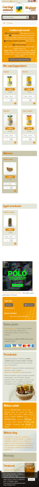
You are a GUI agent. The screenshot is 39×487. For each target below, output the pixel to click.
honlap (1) (21, 443)
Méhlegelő (20, 422)
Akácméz (6, 72)
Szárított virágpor (9, 212)
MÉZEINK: (8, 368)
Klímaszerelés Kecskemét (12, 470)
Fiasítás (26, 421)
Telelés (32, 422)
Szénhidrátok (20, 419)
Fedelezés (6, 416)
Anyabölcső (16, 424)
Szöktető (20, 416)
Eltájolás (14, 422)
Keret (15, 414)
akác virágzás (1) (25, 441)
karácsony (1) (28, 447)
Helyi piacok (8, 472)
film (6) (6, 445)
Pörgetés (7, 427)
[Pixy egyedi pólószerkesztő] (17, 276)
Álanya (31, 412)
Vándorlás (31, 414)
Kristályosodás (10, 419)
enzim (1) (13, 445)
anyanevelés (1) (9, 437)
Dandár (11, 414)
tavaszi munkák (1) (20, 439)
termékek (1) (8, 441)
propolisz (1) (20, 447)
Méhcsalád (7, 412)
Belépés (6, 1)
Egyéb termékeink (12, 206)
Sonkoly (8, 424)
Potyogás (22, 412)
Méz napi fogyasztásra (15, 65)
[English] (32, 1)
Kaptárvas (20, 414)
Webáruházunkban (10, 328)
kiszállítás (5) (8, 439)
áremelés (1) (8, 449)
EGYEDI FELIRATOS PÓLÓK (11, 293)
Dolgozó (28, 424)
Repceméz (7, 111)
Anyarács (13, 417)
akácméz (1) (29, 443)
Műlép (25, 414)
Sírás (26, 412)
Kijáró (29, 410)
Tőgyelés (24, 410)
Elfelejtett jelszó (10, 308)
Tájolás (13, 412)
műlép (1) (29, 439)
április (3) (7, 443)
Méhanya (27, 419)
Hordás (9, 422)
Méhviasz (8, 153)
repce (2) (18, 437)
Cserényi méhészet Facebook (13, 460)
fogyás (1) (16, 441)
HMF (6, 414)
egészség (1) (11, 447)
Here (17, 412)
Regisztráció (29, 305)
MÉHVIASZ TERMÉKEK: (12, 372)
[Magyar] (29, 1)
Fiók (5, 422)
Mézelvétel (7, 410)
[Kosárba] (15, 103)
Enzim (25, 416)
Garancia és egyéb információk (19, 59)
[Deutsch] (34, 1)
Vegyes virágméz (27, 111)
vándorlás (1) (26, 437)
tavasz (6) (14, 443)
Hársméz (25, 72)
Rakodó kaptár (16, 410)
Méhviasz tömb (8, 159)
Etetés (22, 424)
